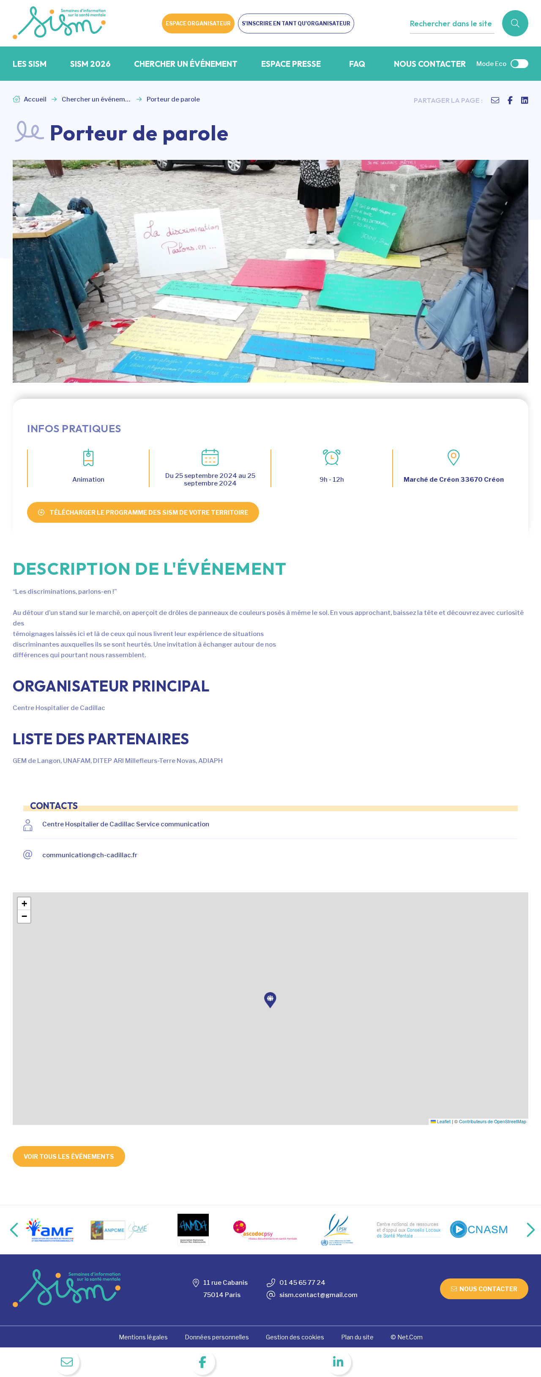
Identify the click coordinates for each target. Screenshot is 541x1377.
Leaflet (443, 1121)
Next (522, 1230)
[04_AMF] (49, 1230)
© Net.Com (407, 1337)
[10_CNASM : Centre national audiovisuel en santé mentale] (480, 1229)
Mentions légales (143, 1337)
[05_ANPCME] (121, 1230)
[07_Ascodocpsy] (265, 1230)
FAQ (357, 64)
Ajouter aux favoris (446, 40)
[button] (270, 1000)
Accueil (34, 99)
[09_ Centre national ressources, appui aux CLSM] (408, 1229)
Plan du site (357, 1337)
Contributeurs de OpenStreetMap (492, 1121)
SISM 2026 (90, 64)
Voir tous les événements (69, 1156)
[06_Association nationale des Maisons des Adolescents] (193, 1230)
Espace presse (291, 64)
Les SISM (29, 64)
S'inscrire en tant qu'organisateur (296, 23)
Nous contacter (430, 64)
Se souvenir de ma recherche (461, 40)
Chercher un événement (186, 64)
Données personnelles (217, 1337)
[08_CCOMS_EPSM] (337, 1230)
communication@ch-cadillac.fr (89, 855)
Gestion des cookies (295, 1337)
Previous (7, 1230)
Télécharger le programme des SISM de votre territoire (148, 512)
